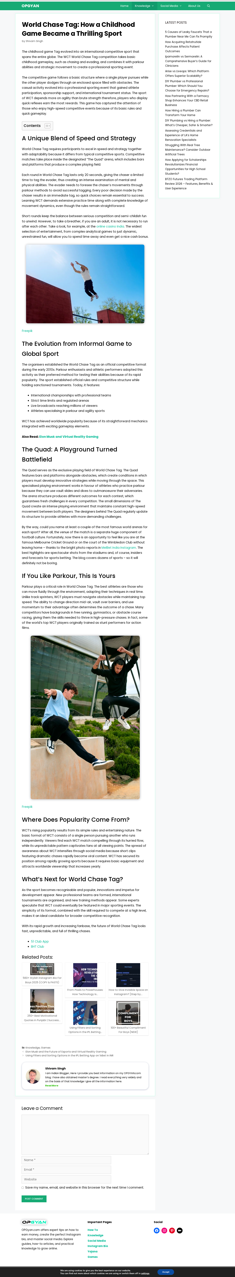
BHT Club (37, 946)
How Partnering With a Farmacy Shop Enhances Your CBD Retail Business (187, 100)
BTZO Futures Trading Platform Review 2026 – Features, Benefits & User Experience (189, 183)
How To (93, 1230)
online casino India (110, 226)
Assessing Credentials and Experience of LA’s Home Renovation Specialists (183, 135)
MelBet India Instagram (119, 548)
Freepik (27, 331)
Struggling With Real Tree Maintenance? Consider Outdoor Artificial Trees (187, 149)
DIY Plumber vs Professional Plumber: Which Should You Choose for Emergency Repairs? (187, 85)
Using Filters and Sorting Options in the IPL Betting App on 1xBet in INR (70, 1055)
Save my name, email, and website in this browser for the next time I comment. (84, 1187)
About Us (194, 6)
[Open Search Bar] (208, 6)
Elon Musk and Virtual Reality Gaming (68, 437)
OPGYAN (30, 6)
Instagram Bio (98, 1246)
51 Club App (40, 941)
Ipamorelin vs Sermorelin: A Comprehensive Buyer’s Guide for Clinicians (188, 61)
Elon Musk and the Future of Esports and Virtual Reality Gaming (66, 1051)
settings (145, 1273)
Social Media (169, 6)
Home (124, 6)
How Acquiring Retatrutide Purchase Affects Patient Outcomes (183, 46)
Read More (51, 1085)
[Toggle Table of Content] (46, 126)
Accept (165, 1271)
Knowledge (142, 6)
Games (45, 1048)
